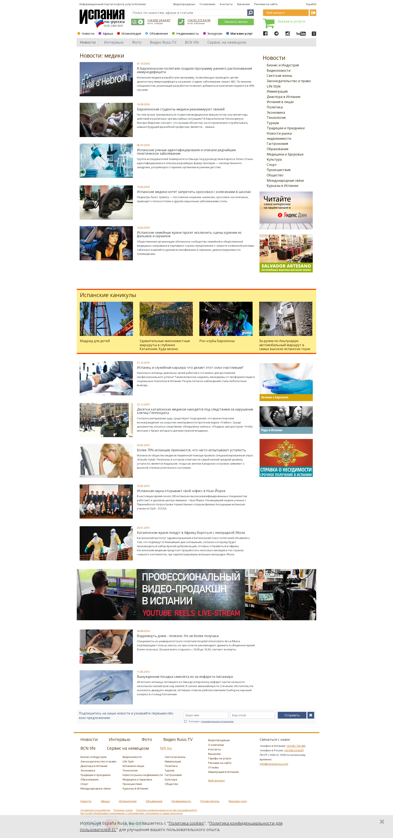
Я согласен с (211, 721)
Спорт (272, 164)
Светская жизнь (279, 75)
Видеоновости (278, 70)
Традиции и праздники (286, 128)
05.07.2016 (143, 145)
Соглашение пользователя (95, 810)
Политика (275, 107)
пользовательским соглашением (217, 721)
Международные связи (285, 180)
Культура (274, 159)
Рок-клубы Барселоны (217, 341)
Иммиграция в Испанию (223, 772)
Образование (277, 149)
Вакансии (243, 4)
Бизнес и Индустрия (283, 65)
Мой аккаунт (216, 780)
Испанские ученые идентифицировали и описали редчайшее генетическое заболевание (186, 152)
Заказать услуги (291, 21)
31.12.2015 (143, 362)
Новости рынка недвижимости (143, 775)
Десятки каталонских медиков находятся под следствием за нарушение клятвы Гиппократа (195, 411)
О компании (207, 4)
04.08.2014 (143, 631)
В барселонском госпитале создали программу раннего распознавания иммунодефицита (194, 70)
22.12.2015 (143, 404)
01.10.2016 (143, 63)
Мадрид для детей (95, 341)
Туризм (273, 123)
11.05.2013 (143, 672)
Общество (275, 175)
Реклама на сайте (266, 4)
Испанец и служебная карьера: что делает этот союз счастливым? (190, 367)
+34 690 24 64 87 (158, 20)
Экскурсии (214, 33)
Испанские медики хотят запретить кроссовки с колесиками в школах (194, 191)
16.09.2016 (143, 104)
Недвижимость (187, 33)
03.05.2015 (143, 445)
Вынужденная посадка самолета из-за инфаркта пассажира (185, 676)
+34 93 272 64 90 (198, 20)
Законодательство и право (289, 81)
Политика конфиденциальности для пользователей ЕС (166, 810)
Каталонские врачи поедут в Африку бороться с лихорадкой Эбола (191, 532)
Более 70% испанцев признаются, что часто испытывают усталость (191, 450)
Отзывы (213, 767)
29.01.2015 (143, 528)
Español (311, 4)
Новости (88, 33)
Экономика (276, 112)
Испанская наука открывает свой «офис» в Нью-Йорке (181, 491)
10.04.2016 (143, 187)
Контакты (226, 4)
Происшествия (278, 170)
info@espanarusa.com (274, 764)
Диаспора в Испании (283, 96)
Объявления (158, 33)
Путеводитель (209, 801)
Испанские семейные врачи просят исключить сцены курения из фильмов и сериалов (189, 234)
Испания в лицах (280, 102)
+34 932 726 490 (295, 746)
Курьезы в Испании (282, 185)
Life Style (274, 86)
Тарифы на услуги (219, 758)
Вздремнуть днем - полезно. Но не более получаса (178, 636)
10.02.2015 (143, 486)
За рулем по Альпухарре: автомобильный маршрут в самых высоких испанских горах (284, 345)
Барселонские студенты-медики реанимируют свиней (181, 109)
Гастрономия (277, 143)
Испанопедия (131, 33)
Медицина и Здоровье (285, 154)
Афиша (108, 33)
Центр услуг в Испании (131, 4)
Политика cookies (123, 810)
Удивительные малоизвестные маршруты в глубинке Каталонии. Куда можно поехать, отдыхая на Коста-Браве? (165, 349)
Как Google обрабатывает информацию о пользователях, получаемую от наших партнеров (131, 813)
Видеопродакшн (184, 4)
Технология (276, 117)
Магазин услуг (241, 33)
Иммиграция (277, 91)
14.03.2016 (143, 227)
